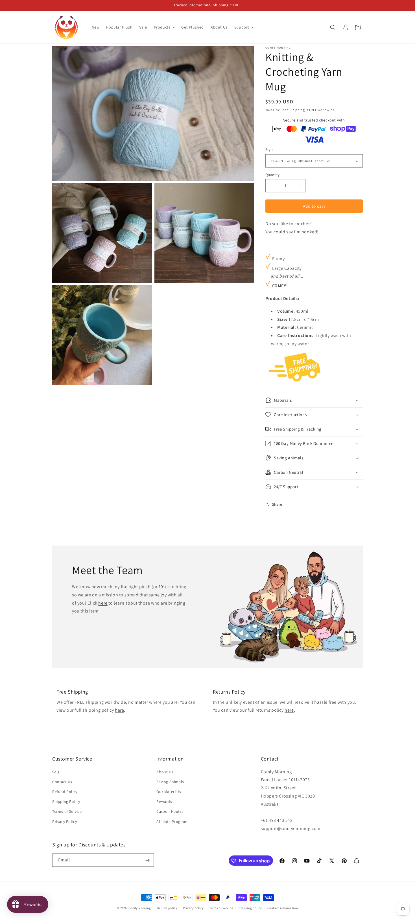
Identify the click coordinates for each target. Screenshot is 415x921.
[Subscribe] (147, 860)
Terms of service (221, 908)
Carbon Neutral (170, 811)
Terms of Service (67, 811)
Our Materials (168, 791)
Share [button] (277, 504)
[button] (164, 27)
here (102, 603)
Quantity (272, 174)
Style (269, 149)
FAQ (55, 771)
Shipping (297, 110)
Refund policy (167, 908)
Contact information (282, 908)
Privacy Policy (64, 821)
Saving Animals (170, 781)
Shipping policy (250, 908)
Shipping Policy (66, 801)
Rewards (164, 801)
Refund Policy (64, 791)
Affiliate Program (171, 821)
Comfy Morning (139, 908)
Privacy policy (193, 908)
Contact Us (62, 781)
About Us (164, 771)
